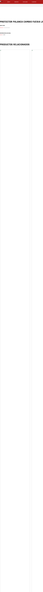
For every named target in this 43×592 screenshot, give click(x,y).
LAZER (4, 34)
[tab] (5, 33)
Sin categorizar (7, 27)
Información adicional (5, 33)
